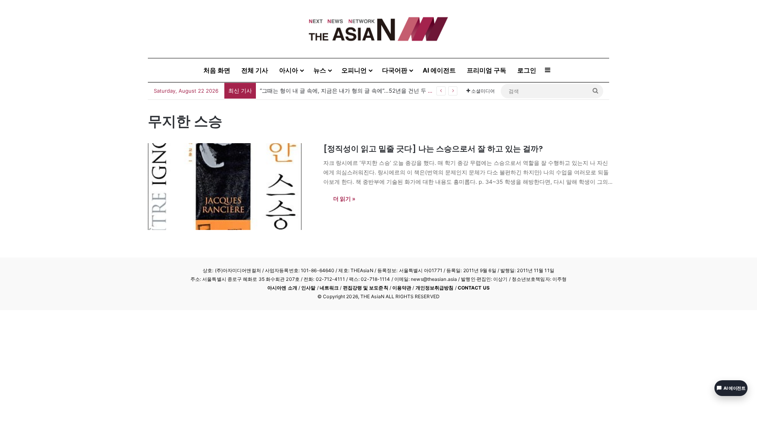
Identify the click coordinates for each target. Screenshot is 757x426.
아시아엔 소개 (282, 288)
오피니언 (354, 70)
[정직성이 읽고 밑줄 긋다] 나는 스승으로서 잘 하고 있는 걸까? (433, 148)
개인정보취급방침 (435, 288)
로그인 (526, 70)
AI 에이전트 (439, 70)
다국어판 (394, 70)
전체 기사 (254, 70)
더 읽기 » (344, 198)
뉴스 (319, 70)
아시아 (288, 70)
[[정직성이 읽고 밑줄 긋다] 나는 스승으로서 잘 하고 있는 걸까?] (230, 186)
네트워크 (329, 288)
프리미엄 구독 (486, 70)
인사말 (308, 288)
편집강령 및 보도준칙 (365, 288)
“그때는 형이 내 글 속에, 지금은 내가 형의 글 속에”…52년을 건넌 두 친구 (349, 90)
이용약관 (401, 288)
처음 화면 (216, 70)
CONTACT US (474, 288)
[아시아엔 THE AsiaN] (378, 29)
